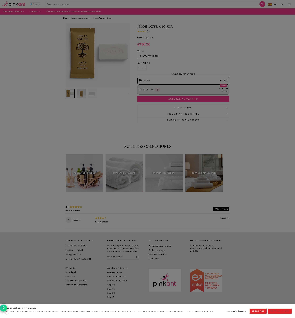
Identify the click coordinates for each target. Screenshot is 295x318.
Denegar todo (258, 311)
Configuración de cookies (236, 311)
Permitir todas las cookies (279, 311)
